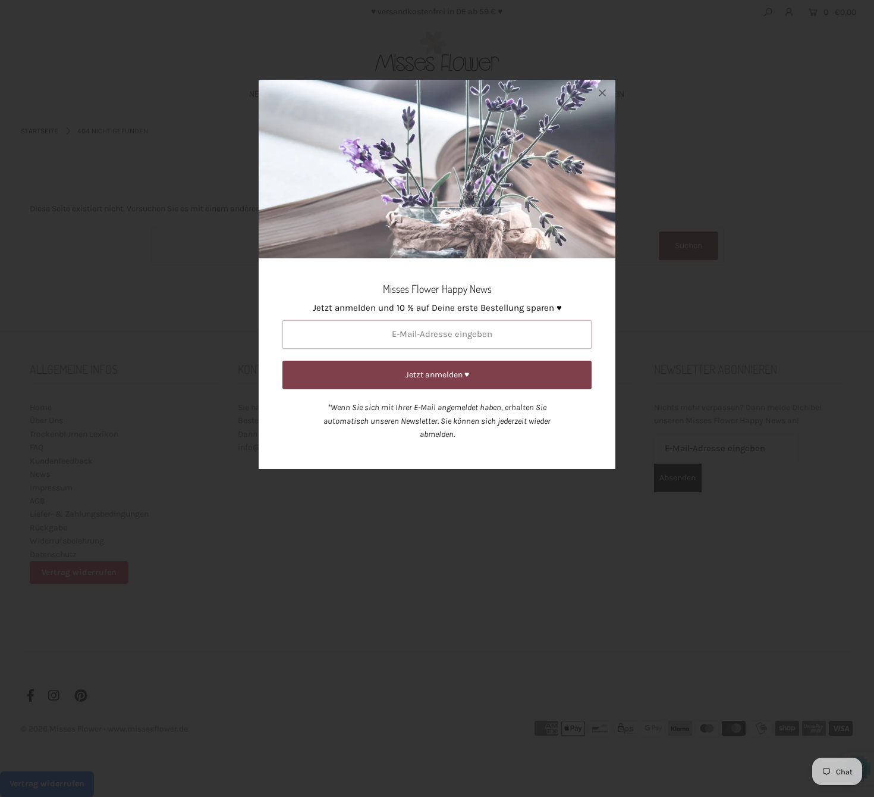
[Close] (602, 93)
